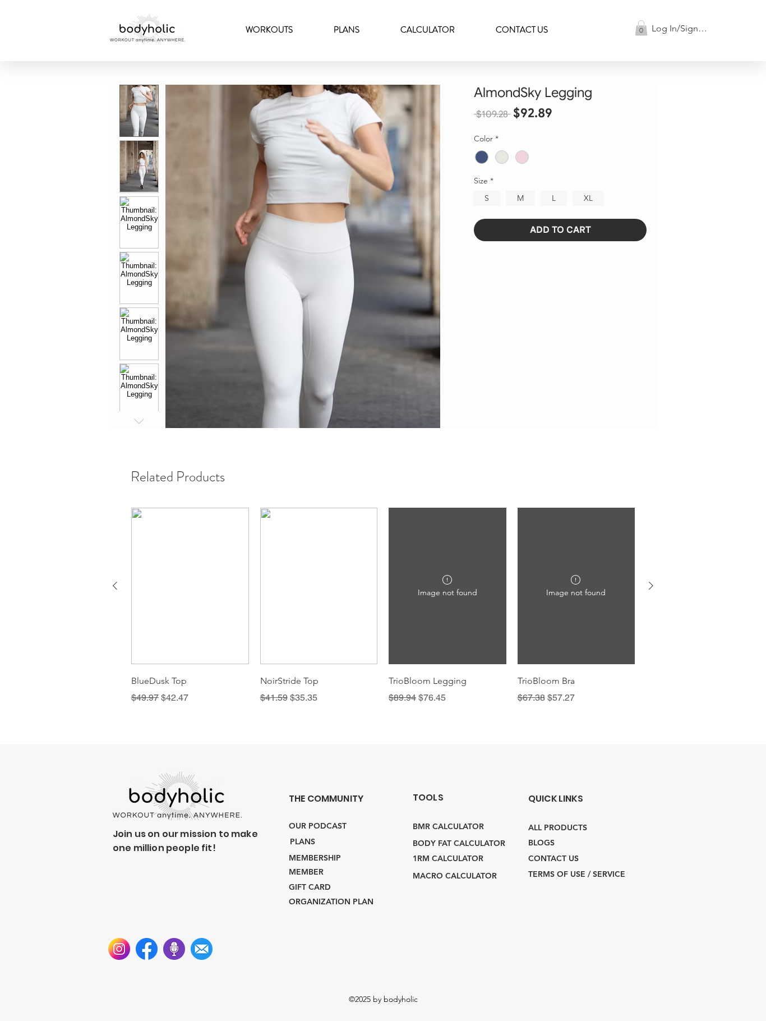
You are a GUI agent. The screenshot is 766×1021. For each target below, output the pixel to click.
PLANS (302, 841)
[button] (428, 30)
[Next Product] (651, 585)
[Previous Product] (115, 585)
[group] (383, 606)
